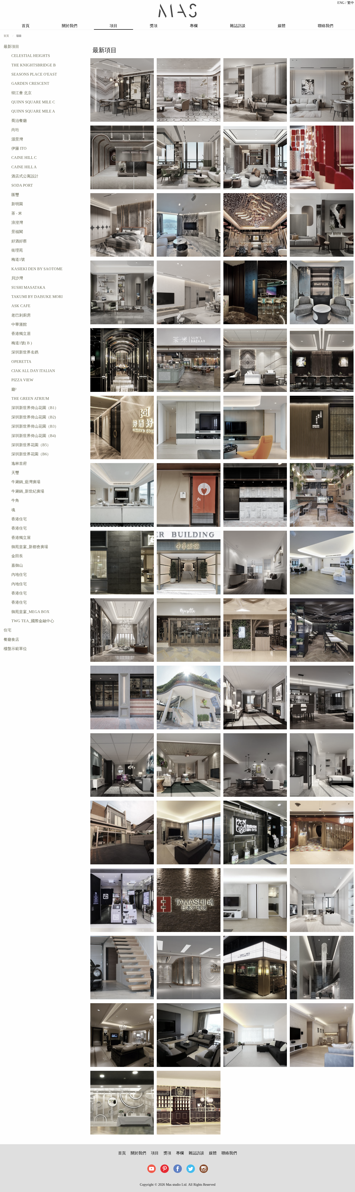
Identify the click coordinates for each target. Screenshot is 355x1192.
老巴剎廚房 (21, 315)
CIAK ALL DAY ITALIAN (33, 371)
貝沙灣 (17, 278)
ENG (341, 3)
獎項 (153, 26)
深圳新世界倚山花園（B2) (33, 417)
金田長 (17, 556)
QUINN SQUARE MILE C (33, 102)
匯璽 (15, 195)
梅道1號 (18, 259)
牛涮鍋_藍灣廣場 (25, 482)
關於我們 (69, 26)
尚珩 (15, 130)
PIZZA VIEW (22, 380)
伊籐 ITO (19, 148)
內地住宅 (19, 574)
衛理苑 (17, 250)
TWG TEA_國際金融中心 (32, 621)
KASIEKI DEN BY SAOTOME (37, 269)
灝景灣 (17, 139)
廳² (13, 389)
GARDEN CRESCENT (30, 83)
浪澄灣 (17, 222)
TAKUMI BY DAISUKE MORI (37, 297)
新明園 (17, 204)
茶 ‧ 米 (16, 213)
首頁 (25, 26)
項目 (113, 26)
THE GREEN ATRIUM (30, 398)
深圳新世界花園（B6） (31, 454)
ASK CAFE (20, 306)
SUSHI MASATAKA (28, 287)
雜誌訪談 (237, 26)
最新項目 (11, 46)
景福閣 (17, 232)
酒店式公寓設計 (24, 176)
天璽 (15, 473)
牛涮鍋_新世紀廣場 (27, 491)
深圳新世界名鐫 (24, 352)
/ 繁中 (349, 3)
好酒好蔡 (19, 241)
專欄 (194, 26)
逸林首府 (19, 463)
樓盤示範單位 (15, 649)
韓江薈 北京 (21, 93)
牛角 (15, 500)
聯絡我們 (325, 26)
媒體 (281, 26)
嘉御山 (17, 565)
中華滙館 (19, 324)
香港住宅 (19, 519)
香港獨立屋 (21, 538)
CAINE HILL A (24, 167)
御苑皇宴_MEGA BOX (30, 612)
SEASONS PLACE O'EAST (34, 74)
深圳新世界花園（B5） (31, 445)
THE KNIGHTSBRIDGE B (33, 65)
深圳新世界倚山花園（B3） (34, 426)
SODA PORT (22, 185)
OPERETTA (21, 362)
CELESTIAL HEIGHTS (30, 56)
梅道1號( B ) (21, 343)
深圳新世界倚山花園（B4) (33, 436)
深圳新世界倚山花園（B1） (34, 408)
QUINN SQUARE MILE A (33, 111)
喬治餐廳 (19, 121)
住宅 (7, 630)
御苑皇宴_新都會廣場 (29, 547)
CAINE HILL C (24, 157)
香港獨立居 (21, 334)
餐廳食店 (11, 639)
